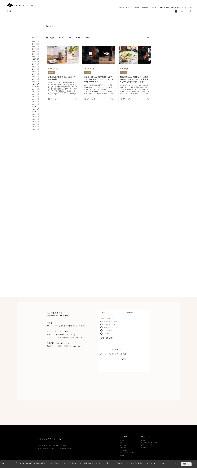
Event (78, 38)
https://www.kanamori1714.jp (68, 337)
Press (87, 38)
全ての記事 (50, 38)
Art (70, 38)
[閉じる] (194, 464)
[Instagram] (10, 11)
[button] (191, 11)
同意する (186, 464)
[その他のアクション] (76, 69)
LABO (61, 38)
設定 (176, 464)
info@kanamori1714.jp (65, 334)
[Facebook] (7, 11)
